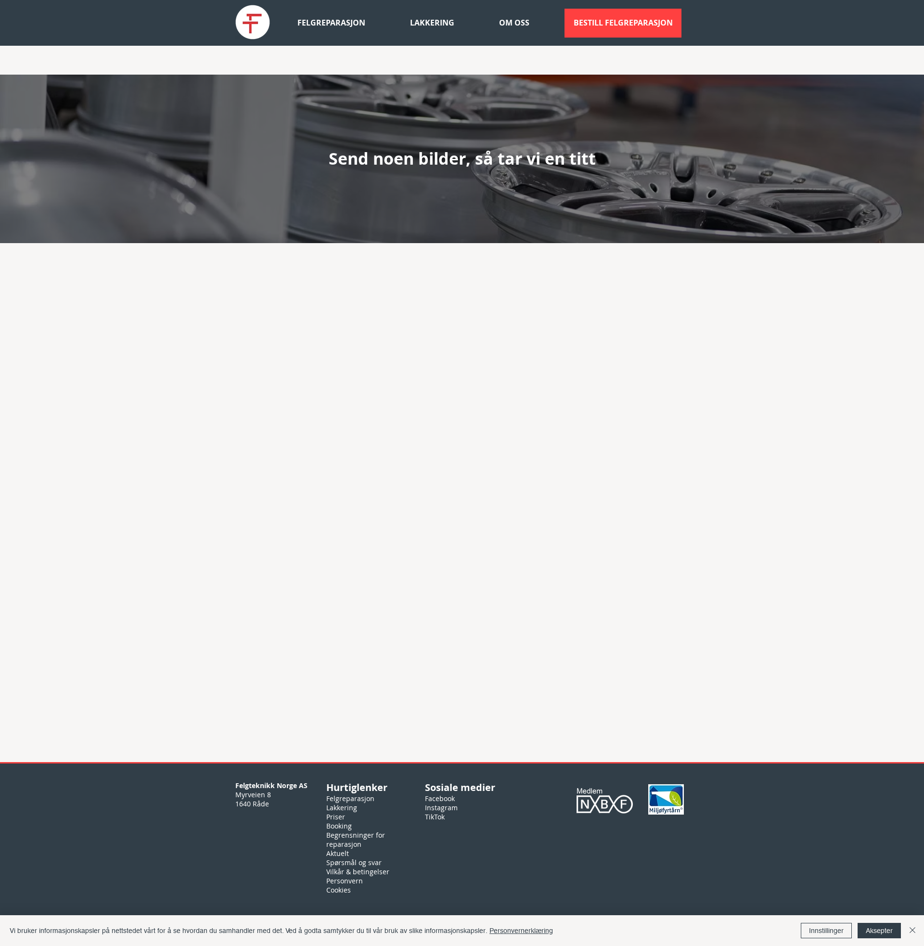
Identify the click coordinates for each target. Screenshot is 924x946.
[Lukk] (912, 930)
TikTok (435, 816)
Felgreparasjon (350, 798)
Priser (335, 816)
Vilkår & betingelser (357, 871)
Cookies (338, 889)
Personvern (344, 880)
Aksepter (879, 930)
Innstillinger (826, 930)
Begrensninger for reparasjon (355, 839)
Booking (339, 825)
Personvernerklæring (521, 930)
